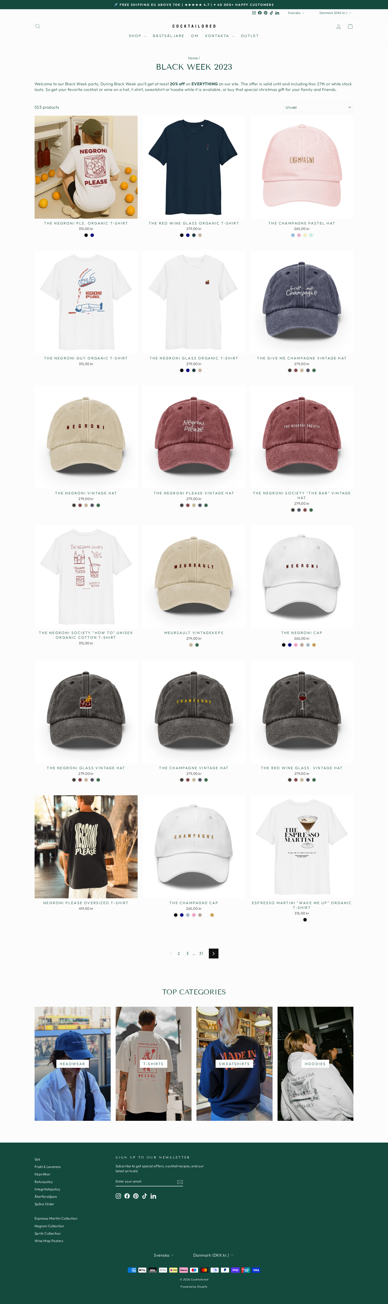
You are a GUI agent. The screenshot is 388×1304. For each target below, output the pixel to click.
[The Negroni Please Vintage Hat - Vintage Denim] (200, 505)
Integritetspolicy (47, 1189)
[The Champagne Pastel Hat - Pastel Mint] (311, 235)
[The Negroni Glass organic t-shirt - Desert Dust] (200, 370)
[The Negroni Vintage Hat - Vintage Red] (80, 505)
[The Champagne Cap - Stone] (200, 915)
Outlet (250, 35)
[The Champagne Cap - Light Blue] (188, 915)
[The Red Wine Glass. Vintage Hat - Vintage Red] (296, 780)
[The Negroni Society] (293, 510)
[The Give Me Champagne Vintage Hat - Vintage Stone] (302, 370)
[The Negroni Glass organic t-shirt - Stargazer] (194, 370)
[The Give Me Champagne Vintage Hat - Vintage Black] (290, 370)
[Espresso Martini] (299, 920)
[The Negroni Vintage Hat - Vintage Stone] (86, 505)
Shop (136, 35)
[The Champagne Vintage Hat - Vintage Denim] (200, 780)
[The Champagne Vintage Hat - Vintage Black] (182, 780)
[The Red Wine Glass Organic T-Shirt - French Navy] (188, 235)
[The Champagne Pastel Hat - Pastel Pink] (299, 235)
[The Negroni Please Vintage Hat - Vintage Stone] (194, 505)
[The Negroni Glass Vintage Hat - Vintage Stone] (86, 780)
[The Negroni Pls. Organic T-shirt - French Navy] (92, 235)
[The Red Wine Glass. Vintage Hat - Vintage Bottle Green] (314, 780)
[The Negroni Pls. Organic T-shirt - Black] (86, 235)
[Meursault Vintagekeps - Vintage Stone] (191, 645)
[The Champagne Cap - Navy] (182, 915)
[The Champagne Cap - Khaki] (212, 915)
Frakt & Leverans (48, 1167)
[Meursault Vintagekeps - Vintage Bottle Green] (197, 645)
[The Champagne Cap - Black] (176, 915)
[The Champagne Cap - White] (206, 915)
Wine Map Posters (49, 1241)
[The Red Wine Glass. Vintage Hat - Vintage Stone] (302, 780)
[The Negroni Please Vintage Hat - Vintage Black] (182, 505)
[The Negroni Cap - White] (320, 645)
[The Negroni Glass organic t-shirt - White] (206, 370)
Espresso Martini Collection (56, 1218)
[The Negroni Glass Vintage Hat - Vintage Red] (80, 780)
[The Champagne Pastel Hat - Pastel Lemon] (305, 235)
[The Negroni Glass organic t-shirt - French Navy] (188, 370)
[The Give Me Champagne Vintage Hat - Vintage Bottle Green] (314, 370)
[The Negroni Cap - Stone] (302, 645)
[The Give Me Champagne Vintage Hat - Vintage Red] (296, 370)
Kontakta (218, 35)
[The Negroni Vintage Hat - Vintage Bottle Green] (98, 505)
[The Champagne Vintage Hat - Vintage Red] (188, 780)
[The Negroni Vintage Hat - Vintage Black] (74, 505)
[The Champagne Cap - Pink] (194, 915)
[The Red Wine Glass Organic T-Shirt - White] (206, 235)
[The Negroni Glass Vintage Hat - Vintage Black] (74, 780)
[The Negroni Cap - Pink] (296, 645)
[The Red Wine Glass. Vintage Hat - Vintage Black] (290, 780)
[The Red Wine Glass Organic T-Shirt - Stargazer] (194, 235)
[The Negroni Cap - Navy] (290, 645)
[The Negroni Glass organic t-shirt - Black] (182, 370)
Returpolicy (44, 1182)
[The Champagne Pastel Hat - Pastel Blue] (293, 235)
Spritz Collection (48, 1233)
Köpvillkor (43, 1174)
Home (193, 58)
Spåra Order (44, 1204)
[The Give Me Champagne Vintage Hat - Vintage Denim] (308, 370)
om (194, 35)
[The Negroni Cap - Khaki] (314, 645)
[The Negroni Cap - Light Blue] (308, 645)
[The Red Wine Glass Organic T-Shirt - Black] (182, 235)
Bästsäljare (168, 35)
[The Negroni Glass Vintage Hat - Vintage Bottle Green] (98, 780)
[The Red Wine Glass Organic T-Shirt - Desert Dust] (200, 235)
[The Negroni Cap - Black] (284, 645)
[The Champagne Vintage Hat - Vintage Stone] (194, 780)
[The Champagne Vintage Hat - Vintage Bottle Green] (206, 780)
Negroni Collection (49, 1226)
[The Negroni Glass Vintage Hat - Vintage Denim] (92, 780)
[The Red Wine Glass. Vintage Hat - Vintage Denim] (308, 780)
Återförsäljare (46, 1196)
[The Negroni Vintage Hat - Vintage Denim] (92, 505)
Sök (37, 1159)
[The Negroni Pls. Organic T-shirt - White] (80, 235)
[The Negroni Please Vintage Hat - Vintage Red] (188, 505)
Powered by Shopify (194, 1286)
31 (201, 953)
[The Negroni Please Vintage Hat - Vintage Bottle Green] (206, 505)
